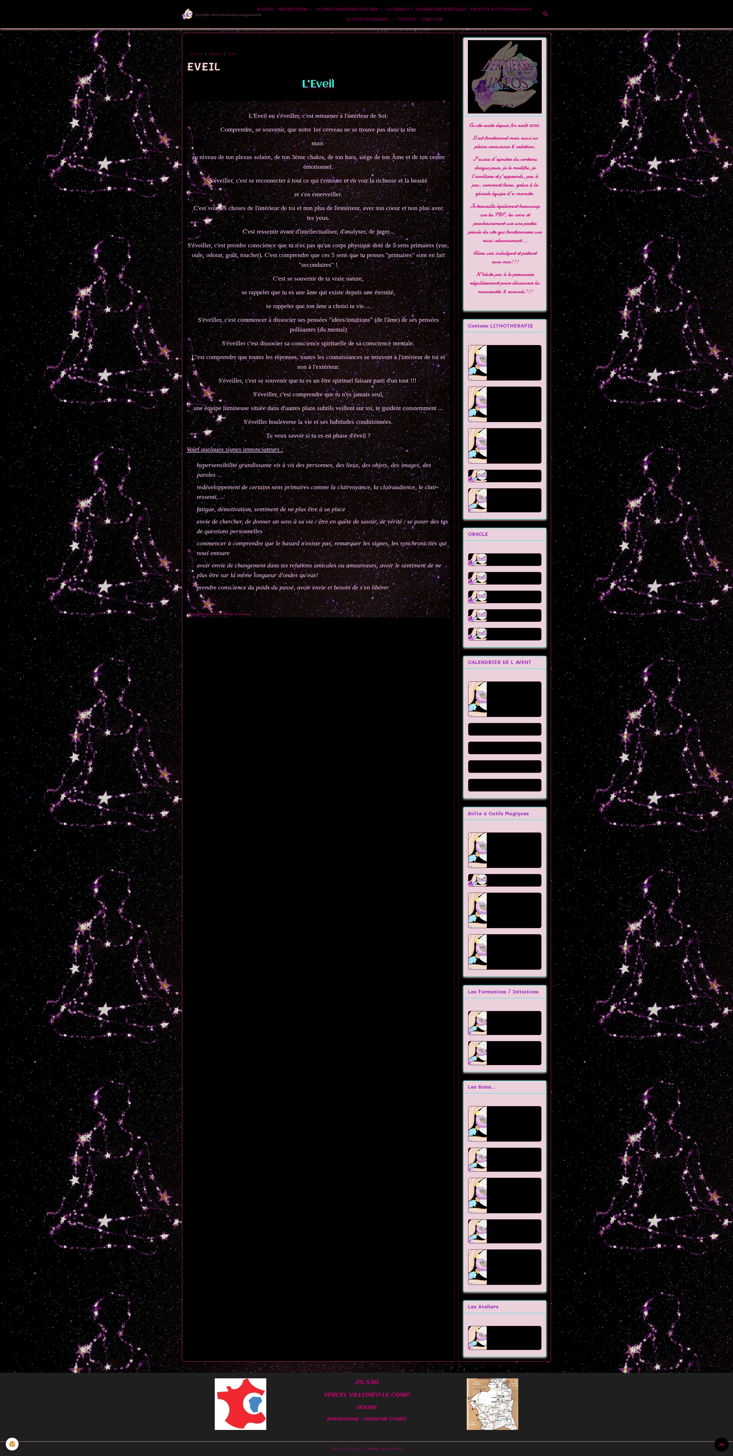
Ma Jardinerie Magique (510, 850)
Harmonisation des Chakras (511, 1195)
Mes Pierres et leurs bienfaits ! (511, 952)
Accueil (265, 9)
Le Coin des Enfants (368, 19)
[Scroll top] (721, 1444)
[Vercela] (492, 1403)
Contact (407, 19)
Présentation (293, 9)
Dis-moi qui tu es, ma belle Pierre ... (513, 405)
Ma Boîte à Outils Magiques (501, 9)
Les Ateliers (507, 1337)
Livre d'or (432, 19)
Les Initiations (509, 1053)
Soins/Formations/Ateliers (348, 9)
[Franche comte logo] (240, 1403)
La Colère (505, 500)
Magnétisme (507, 1231)
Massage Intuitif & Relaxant (512, 1267)
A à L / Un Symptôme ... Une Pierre (513, 364)
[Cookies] (12, 1444)
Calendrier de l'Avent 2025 (510, 699)
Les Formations (511, 1023)
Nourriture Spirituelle (442, 9)
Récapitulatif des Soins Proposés (512, 1124)
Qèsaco (215, 53)
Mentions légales (346, 1448)
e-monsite (522, 193)
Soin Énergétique (513, 1159)
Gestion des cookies (384, 1448)
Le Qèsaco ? (400, 9)
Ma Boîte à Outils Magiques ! (513, 910)
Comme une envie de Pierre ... (512, 447)
